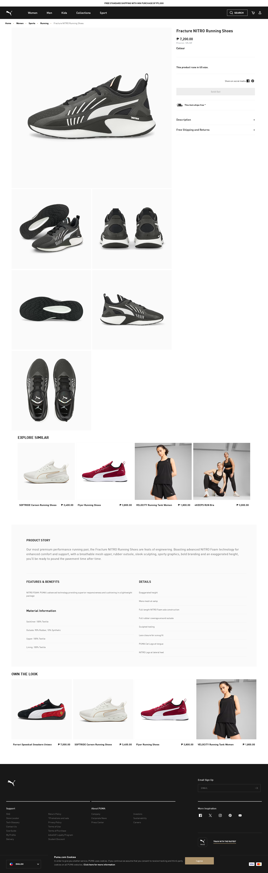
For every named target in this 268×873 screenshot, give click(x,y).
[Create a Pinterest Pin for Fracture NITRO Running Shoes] (252, 81)
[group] (46, 477)
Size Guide (11, 830)
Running (44, 23)
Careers (137, 822)
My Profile (11, 835)
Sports (32, 23)
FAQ (8, 814)
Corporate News (99, 818)
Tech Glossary (12, 822)
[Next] (245, 477)
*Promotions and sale (58, 818)
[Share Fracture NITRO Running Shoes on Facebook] (248, 81)
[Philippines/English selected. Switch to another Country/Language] (23, 864)
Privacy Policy (54, 822)
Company (95, 814)
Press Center (97, 822)
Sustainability (140, 818)
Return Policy (54, 814)
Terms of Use (54, 826)
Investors (137, 814)
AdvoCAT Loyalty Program (60, 835)
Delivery (10, 839)
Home (8, 23)
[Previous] (23, 477)
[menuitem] (32, 13)
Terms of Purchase (57, 830)
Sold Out (215, 91)
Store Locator (12, 818)
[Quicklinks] (260, 12)
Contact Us (11, 826)
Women (20, 23)
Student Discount (56, 839)
